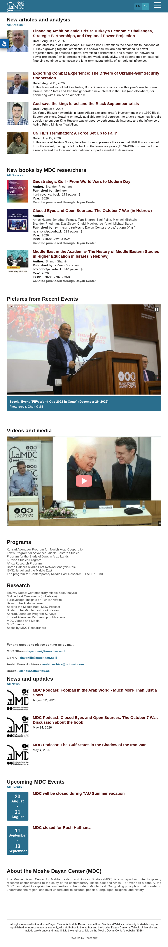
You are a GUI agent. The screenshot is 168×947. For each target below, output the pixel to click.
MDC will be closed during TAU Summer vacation (79, 793)
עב (145, 6)
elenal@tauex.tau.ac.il (35, 671)
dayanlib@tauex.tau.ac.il (38, 657)
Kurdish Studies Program (24, 560)
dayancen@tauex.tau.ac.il (45, 651)
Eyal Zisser (68, 223)
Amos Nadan (42, 219)
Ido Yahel (105, 223)
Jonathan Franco (64, 219)
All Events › (15, 787)
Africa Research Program (24, 563)
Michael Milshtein (125, 219)
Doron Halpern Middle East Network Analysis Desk (41, 567)
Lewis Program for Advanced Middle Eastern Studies (43, 553)
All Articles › (16, 24)
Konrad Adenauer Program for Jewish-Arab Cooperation (45, 549)
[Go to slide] (9, 307)
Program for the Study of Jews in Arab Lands (38, 556)
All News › (14, 684)
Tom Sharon (86, 219)
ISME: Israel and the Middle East (29, 570)
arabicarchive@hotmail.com (63, 664)
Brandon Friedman (59, 186)
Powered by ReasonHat (84, 938)
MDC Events (15, 624)
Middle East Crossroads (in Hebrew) (32, 596)
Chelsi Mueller (87, 223)
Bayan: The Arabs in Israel (25, 603)
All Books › (15, 175)
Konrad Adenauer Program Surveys (31, 613)
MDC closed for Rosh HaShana (62, 827)
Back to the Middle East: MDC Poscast (33, 606)
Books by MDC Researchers (26, 627)
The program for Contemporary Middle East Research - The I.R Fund (55, 574)
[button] (4, 43)
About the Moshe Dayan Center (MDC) (54, 871)
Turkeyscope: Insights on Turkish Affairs (34, 599)
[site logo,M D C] (15, 9)
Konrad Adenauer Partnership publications (36, 617)
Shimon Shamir (56, 261)
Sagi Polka (103, 219)
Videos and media (29, 430)
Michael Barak (123, 223)
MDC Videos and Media (23, 620)
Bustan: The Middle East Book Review (33, 610)
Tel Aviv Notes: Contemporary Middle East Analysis (42, 592)
